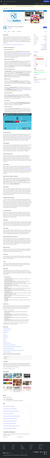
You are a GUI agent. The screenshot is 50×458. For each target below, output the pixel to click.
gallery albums (9, 206)
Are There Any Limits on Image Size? (8, 413)
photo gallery (16, 199)
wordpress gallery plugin (44, 49)
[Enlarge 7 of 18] (20, 374)
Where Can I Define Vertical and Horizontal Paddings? (11, 411)
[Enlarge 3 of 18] (11, 387)
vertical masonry (25, 52)
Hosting (4, 447)
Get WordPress (46, 1)
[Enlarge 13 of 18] (30, 374)
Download (45, 27)
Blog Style (4, 339)
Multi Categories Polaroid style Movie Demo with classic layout (12, 346)
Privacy (4, 448)
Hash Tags (4, 334)
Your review (35, 65)
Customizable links (14, 109)
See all (46, 65)
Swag (31, 448)
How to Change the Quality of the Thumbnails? (10, 408)
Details (5, 31)
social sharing (11, 94)
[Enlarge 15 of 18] (30, 387)
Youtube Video (5, 337)
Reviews (9, 31)
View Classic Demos (15, 44)
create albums (11, 74)
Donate (31, 447)
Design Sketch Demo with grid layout (8, 348)
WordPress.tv (23, 448)
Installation (13, 31)
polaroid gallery (19, 167)
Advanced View (36, 51)
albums (17, 88)
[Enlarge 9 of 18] (20, 387)
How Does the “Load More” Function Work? (9, 423)
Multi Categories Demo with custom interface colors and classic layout (13, 350)
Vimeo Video (5, 341)
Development (19, 31)
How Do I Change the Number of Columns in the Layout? (11, 425)
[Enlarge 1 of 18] (11, 374)
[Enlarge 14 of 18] (30, 381)
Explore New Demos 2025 (8, 44)
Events (31, 446)
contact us (4, 366)
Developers (22, 447)
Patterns (13, 448)
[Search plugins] (11, 9)
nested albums (27, 88)
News (4, 446)
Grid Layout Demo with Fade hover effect (9, 344)
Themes (13, 446)
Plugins (13, 447)
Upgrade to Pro (21, 44)
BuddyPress (41, 448)
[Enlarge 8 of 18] (20, 380)
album (21, 193)
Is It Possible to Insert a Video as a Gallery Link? (10, 418)
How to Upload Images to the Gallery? (8, 406)
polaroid (15, 136)
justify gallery (23, 53)
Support (46, 31)
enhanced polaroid (11, 54)
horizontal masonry (19, 52)
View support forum (36, 74)
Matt (40, 446)
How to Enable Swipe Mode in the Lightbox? (9, 428)
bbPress (40, 447)
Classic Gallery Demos (6, 330)
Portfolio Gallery (5, 332)
